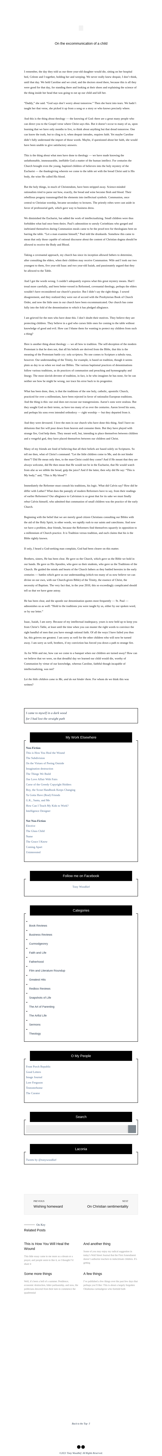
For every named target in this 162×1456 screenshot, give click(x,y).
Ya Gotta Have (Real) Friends (43, 795)
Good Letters (33, 1072)
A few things (92, 1274)
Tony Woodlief (81, 886)
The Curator (33, 1093)
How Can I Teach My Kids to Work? (47, 805)
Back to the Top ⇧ (81, 1423)
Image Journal (34, 1077)
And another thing (96, 1244)
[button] (81, 28)
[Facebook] (79, 1447)
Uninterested (33, 852)
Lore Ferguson (34, 1082)
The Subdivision (35, 758)
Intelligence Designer (38, 810)
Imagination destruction (39, 768)
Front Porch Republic (38, 1066)
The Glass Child (35, 831)
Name (29, 836)
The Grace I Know (36, 841)
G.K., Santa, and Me (38, 800)
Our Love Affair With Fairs (41, 779)
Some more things (38, 1274)
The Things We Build (38, 773)
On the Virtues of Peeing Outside (45, 763)
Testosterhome (34, 1087)
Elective (30, 825)
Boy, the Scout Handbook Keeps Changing (50, 789)
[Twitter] (83, 1447)
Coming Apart (34, 847)
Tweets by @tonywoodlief (41, 1159)
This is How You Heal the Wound (45, 752)
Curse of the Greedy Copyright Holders (48, 784)
